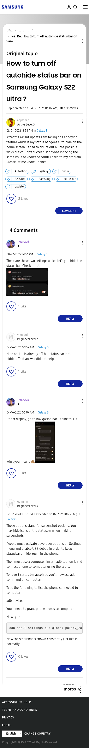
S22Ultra (20, 179)
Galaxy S (42, 131)
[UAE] (12, 7)
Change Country (37, 733)
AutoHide (21, 171)
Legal (6, 725)
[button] (75, 121)
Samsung (45, 179)
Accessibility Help (16, 702)
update (19, 186)
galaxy (44, 171)
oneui (65, 171)
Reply (70, 318)
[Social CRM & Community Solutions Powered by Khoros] (72, 688)
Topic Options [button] (75, 41)
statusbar (70, 179)
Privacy (8, 717)
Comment (69, 211)
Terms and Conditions (19, 710)
